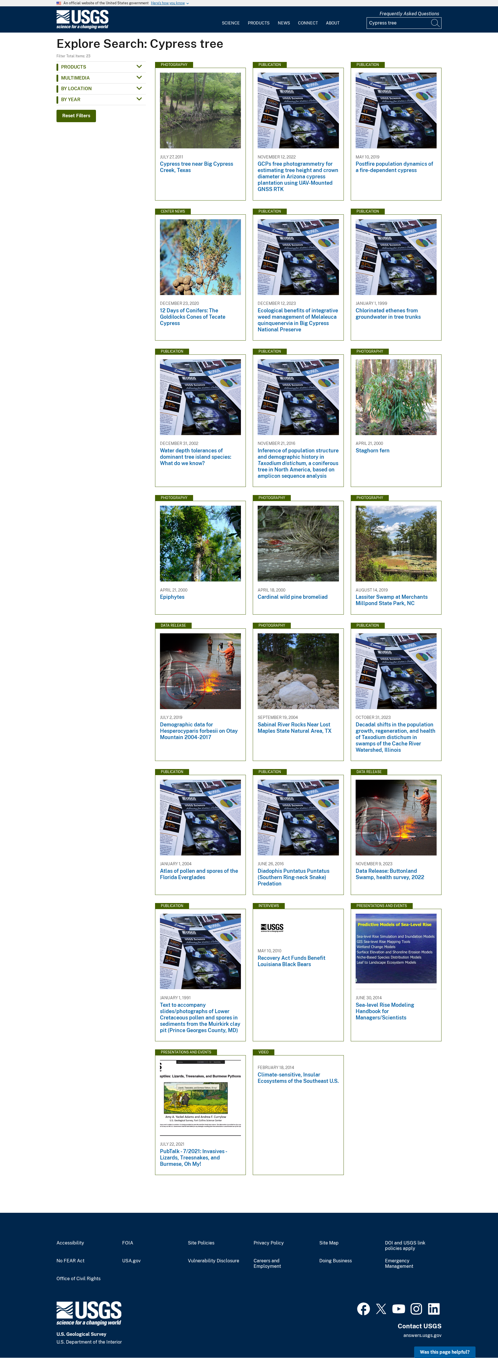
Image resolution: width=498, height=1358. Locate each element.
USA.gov (131, 1260)
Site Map (329, 1243)
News (284, 23)
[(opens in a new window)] (363, 1308)
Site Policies (201, 1243)
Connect (308, 23)
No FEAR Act (70, 1260)
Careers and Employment (267, 1263)
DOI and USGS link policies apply (405, 1245)
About (332, 23)
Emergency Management (399, 1263)
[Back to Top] (477, 1337)
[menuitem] (231, 19)
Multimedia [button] (75, 78)
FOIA (127, 1243)
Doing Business (335, 1260)
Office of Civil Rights (78, 1278)
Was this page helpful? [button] (445, 1352)
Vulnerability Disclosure (213, 1260)
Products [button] (73, 67)
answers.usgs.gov (422, 1335)
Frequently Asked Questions (409, 13)
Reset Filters (76, 115)
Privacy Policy (269, 1243)
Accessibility (70, 1243)
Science (231, 23)
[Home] (82, 28)
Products (258, 23)
